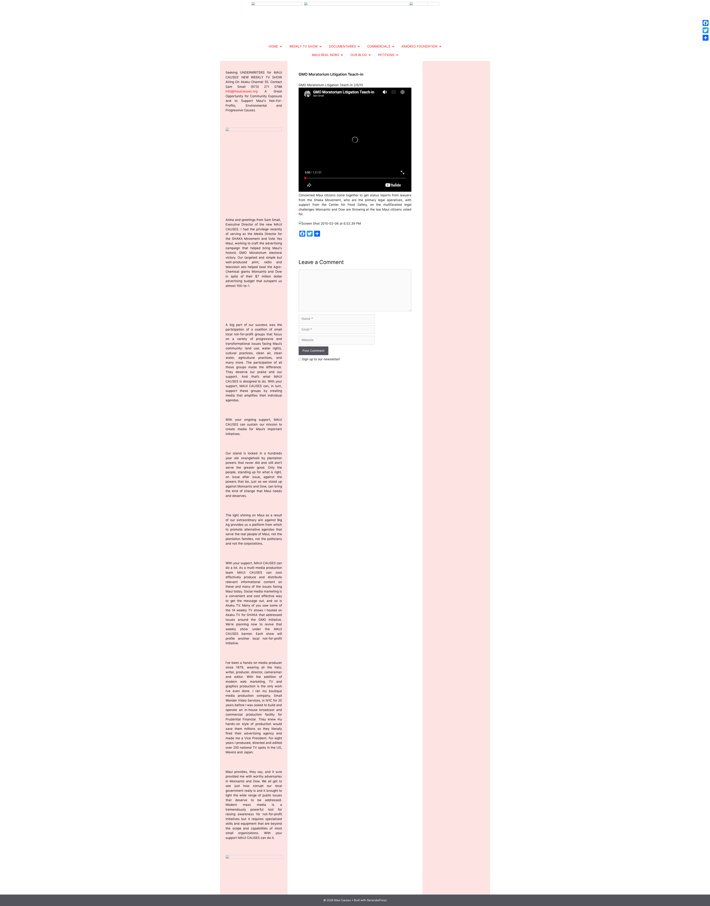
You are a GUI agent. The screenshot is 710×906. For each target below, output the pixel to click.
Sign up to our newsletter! (321, 359)
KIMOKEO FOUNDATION (419, 46)
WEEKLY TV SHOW (303, 46)
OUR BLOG (358, 55)
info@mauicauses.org (242, 91)
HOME (273, 46)
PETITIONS (386, 55)
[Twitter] (705, 30)
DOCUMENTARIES (342, 46)
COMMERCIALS (378, 46)
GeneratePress (377, 900)
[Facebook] (705, 23)
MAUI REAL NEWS (325, 55)
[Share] (705, 37)
